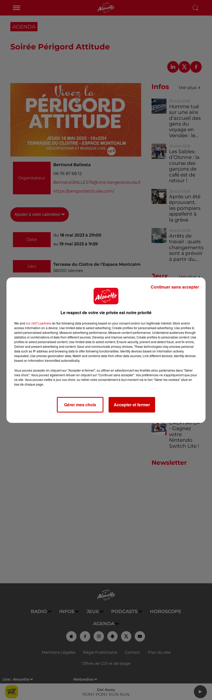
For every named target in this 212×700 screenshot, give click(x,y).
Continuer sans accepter (175, 287)
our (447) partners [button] (38, 323)
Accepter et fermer (132, 405)
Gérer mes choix (80, 405)
